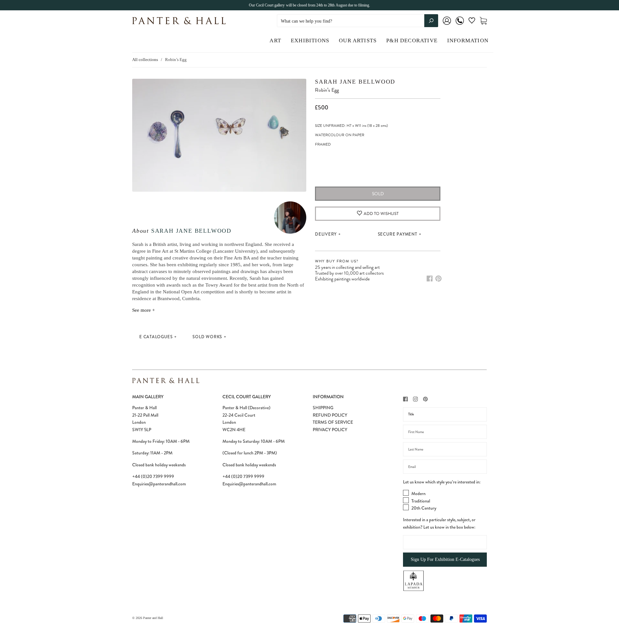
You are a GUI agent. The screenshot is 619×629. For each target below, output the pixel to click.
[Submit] (431, 20)
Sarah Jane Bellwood (191, 231)
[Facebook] (429, 278)
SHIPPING (323, 407)
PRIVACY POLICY (330, 429)
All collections (145, 59)
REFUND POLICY (330, 415)
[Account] (447, 25)
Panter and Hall (153, 618)
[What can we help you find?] (357, 21)
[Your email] (445, 467)
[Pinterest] (438, 278)
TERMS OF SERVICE (333, 422)
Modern (418, 493)
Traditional (420, 501)
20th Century (423, 508)
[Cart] (483, 20)
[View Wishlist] (471, 21)
